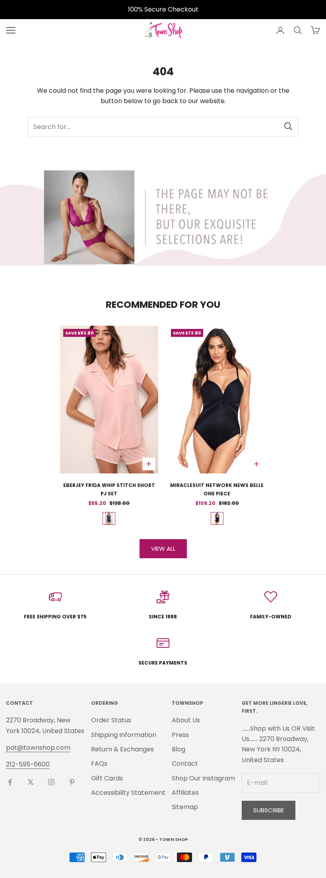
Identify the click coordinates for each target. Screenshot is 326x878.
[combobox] (163, 127)
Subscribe (268, 810)
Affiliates (185, 792)
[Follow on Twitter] (31, 782)
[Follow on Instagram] (51, 782)
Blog (178, 749)
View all (163, 548)
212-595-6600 (28, 764)
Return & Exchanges (122, 749)
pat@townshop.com (38, 747)
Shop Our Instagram (203, 778)
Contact (185, 763)
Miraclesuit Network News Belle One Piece (217, 489)
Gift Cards (107, 778)
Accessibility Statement (128, 792)
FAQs (99, 763)
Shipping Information (123, 734)
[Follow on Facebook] (10, 782)
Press (180, 734)
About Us (186, 720)
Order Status (111, 720)
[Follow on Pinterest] (72, 782)
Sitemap (185, 807)
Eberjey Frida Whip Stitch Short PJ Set (109, 489)
